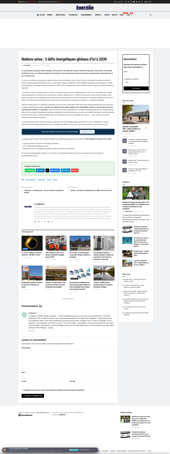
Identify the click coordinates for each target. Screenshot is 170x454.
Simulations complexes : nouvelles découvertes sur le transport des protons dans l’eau (141, 434)
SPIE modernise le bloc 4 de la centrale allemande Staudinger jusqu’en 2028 (55, 255)
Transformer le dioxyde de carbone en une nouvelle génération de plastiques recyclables (138, 141)
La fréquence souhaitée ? (131, 79)
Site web (72, 381)
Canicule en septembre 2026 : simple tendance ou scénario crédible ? (131, 129)
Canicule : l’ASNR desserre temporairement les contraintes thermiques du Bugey (103, 285)
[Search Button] (150, 15)
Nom (24, 372)
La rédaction (27, 65)
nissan (49, 179)
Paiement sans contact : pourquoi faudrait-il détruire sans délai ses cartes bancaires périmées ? (135, 293)
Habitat (107, 15)
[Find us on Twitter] (128, 2)
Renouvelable (60, 15)
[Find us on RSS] (141, 2)
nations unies (41, 179)
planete (55, 179)
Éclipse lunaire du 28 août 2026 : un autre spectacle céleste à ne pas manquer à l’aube (137, 152)
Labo (129, 14)
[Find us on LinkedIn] (136, 2)
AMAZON (62, 415)
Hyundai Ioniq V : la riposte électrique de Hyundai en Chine (141, 253)
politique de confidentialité (82, 451)
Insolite (114, 15)
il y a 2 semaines (27, 257)
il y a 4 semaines (51, 259)
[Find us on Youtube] (134, 2)
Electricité (50, 248)
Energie (49, 15)
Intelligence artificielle (131, 197)
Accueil (42, 15)
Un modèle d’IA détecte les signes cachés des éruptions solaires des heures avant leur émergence (136, 301)
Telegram (66, 170)
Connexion (148, 1)
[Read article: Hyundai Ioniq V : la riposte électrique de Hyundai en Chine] (127, 253)
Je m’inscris (141, 448)
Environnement (86, 15)
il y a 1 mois (26, 289)
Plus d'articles (68, 298)
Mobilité (98, 15)
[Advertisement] (85, 33)
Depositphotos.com (43, 412)
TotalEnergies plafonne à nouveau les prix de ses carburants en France (32, 285)
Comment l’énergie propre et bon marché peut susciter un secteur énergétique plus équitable (56, 285)
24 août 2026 (137, 211)
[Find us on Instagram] (131, 2)
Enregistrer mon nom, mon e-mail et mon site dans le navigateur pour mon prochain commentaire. (54, 390)
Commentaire (26, 348)
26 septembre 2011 (38, 65)
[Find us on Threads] (139, 2)
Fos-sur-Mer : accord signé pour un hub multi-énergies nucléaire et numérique (80, 255)
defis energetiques (31, 179)
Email (75, 170)
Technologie (73, 15)
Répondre (32, 331)
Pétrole (25, 278)
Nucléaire (74, 248)
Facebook (56, 170)
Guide (122, 14)
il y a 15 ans (42, 313)
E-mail (24, 381)
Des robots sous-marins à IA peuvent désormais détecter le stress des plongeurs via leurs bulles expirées (141, 242)
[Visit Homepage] (85, 7)
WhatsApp (30, 170)
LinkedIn (41, 170)
